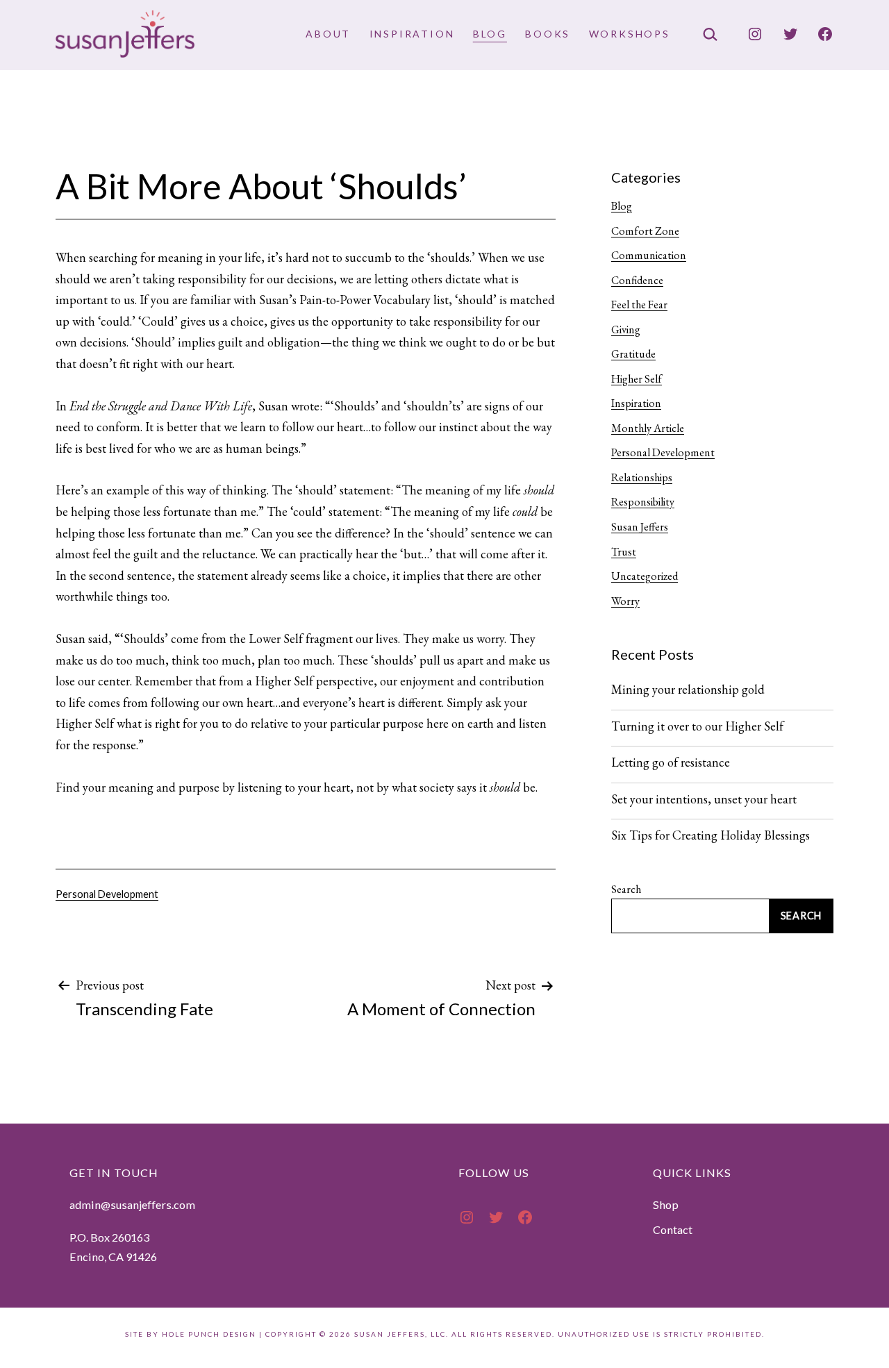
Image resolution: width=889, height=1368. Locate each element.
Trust (623, 551)
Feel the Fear (639, 304)
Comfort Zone (645, 231)
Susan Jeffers (639, 526)
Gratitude (633, 354)
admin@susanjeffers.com (132, 1204)
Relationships (641, 477)
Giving (625, 329)
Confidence (637, 280)
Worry (625, 601)
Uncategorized (644, 576)
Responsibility (642, 501)
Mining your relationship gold (688, 689)
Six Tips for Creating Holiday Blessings (710, 835)
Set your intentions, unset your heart (704, 799)
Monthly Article (647, 428)
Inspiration (412, 34)
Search (626, 889)
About (328, 34)
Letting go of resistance (670, 762)
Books (547, 34)
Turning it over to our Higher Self (697, 726)
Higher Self (636, 379)
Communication (648, 255)
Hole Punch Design (209, 1334)
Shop (666, 1204)
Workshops (629, 34)
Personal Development (107, 894)
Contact (672, 1229)
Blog (490, 34)
